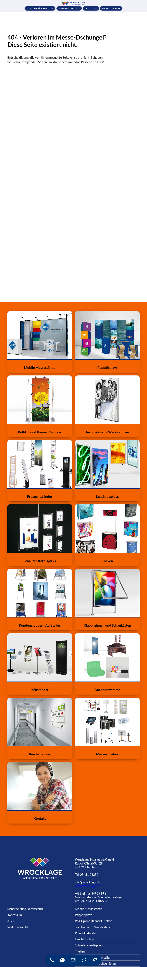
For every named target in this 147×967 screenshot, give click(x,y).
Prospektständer (86, 933)
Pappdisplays (83, 915)
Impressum (14, 915)
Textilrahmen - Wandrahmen (93, 927)
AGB (10, 921)
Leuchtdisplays (84, 939)
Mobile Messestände (88, 909)
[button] (84, 960)
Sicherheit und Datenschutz (25, 909)
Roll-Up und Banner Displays (93, 921)
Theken (80, 951)
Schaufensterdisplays (89, 945)
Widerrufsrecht (17, 927)
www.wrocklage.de (87, 886)
